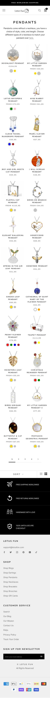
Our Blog (7, 616)
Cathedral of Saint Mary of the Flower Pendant (37, 299)
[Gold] (15, 71)
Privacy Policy (9, 634)
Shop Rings (8, 568)
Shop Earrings (9, 572)
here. (31, 38)
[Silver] (11, 71)
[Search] (39, 10)
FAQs (5, 630)
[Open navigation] (3, 10)
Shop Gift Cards (10, 596)
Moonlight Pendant (13, 63)
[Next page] (38, 459)
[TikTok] (36, 552)
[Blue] (9, 144)
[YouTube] (30, 552)
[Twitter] (11, 552)
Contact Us (8, 625)
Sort (17, 474)
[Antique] (39, 210)
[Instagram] (17, 552)
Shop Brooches (10, 591)
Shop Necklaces (10, 582)
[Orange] (39, 309)
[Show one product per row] (41, 474)
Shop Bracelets (10, 586)
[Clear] (17, 144)
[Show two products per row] (46, 474)
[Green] (11, 109)
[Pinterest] (23, 552)
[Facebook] (4, 552)
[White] (35, 309)
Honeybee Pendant (37, 266)
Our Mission (8, 621)
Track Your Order (11, 639)
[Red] (8, 345)
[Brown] (13, 144)
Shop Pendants (10, 577)
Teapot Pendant (37, 335)
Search (6, 611)
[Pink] (15, 109)
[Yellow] (39, 342)
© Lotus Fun (25, 664)
